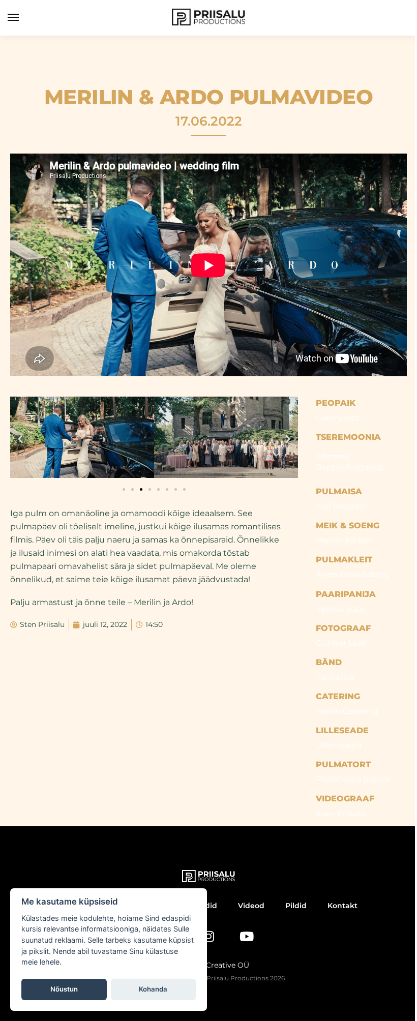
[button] (20, 439)
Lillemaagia (339, 745)
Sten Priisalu (341, 813)
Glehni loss (338, 418)
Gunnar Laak (341, 643)
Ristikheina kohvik (353, 779)
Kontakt (342, 905)
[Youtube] (246, 936)
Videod (251, 905)
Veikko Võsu (340, 609)
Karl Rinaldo (340, 506)
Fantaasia (335, 677)
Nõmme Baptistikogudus (350, 462)
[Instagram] (208, 936)
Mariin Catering (347, 711)
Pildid (296, 905)
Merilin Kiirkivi (344, 540)
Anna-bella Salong (353, 574)
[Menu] (23, 17)
